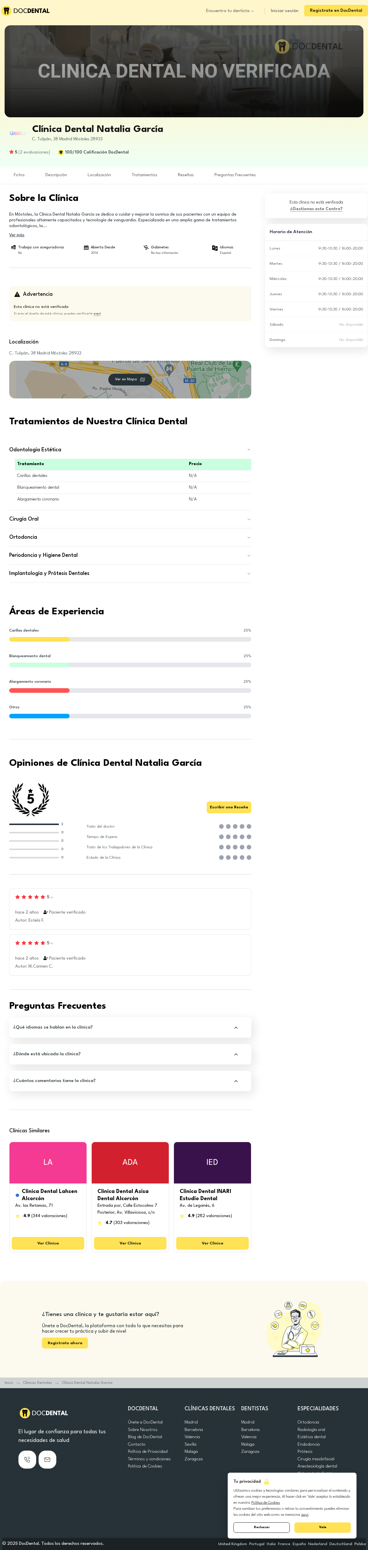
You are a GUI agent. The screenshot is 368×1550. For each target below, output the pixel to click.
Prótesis (305, 1451)
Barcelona (194, 1430)
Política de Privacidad (148, 1451)
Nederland (317, 1544)
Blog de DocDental (145, 1437)
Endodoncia (309, 1444)
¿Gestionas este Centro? (316, 209)
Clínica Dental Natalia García (87, 1383)
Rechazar (262, 1527)
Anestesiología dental (317, 1466)
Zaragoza (194, 1459)
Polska (360, 1544)
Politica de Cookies (145, 1466)
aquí (304, 1515)
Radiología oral (311, 1430)
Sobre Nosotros (143, 1430)
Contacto (136, 1444)
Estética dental (312, 1437)
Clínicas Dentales (37, 1383)
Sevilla (190, 1444)
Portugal (256, 1544)
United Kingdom (232, 1544)
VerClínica (48, 1243)
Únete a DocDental (145, 1422)
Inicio (9, 1383)
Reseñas (186, 175)
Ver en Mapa (126, 379)
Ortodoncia (308, 1422)
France (284, 1544)
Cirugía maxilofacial (316, 1459)
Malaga (191, 1451)
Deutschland (340, 1544)
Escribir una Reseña (229, 807)
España (299, 1544)
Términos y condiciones (149, 1459)
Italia (271, 1544)
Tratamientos (144, 175)
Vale (322, 1527)
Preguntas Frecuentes (235, 175)
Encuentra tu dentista (228, 11)
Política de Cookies (265, 1503)
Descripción (56, 175)
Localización (99, 175)
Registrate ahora (65, 1343)
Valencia (192, 1437)
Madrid (191, 1422)
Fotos (19, 175)
